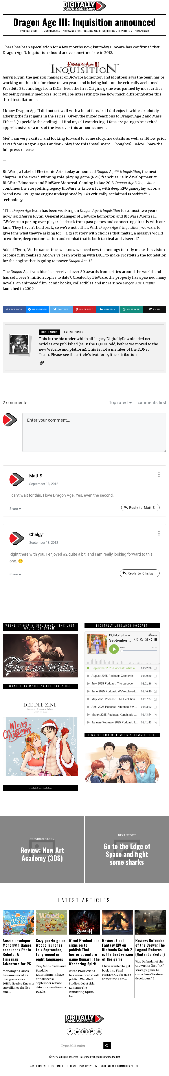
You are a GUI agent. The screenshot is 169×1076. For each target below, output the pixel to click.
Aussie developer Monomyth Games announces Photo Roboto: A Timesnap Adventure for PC (17, 951)
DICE (79, 31)
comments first (151, 402)
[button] (107, 1045)
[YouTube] (77, 1031)
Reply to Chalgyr (141, 573)
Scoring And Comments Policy (119, 1066)
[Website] (42, 362)
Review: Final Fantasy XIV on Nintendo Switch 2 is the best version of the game (117, 949)
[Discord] (99, 1031)
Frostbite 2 (125, 31)
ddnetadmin (30, 31)
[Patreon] (91, 1031)
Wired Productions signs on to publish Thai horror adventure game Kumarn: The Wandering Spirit (84, 951)
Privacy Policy (88, 1066)
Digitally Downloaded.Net (106, 1057)
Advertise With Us (42, 1066)
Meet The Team (66, 1066)
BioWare (69, 31)
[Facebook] (70, 1031)
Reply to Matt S (142, 508)
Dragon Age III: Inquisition (99, 31)
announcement (53, 31)
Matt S (35, 475)
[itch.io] (84, 1031)
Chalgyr (36, 534)
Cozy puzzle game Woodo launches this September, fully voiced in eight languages (50, 949)
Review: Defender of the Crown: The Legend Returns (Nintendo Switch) (150, 947)
